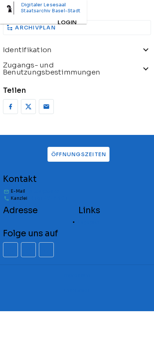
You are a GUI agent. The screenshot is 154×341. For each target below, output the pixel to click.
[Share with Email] (46, 106)
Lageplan (89, 222)
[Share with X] (28, 106)
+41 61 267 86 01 (47, 198)
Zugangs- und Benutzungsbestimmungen (51, 68)
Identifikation (27, 49)
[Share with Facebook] (10, 106)
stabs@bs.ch (44, 191)
